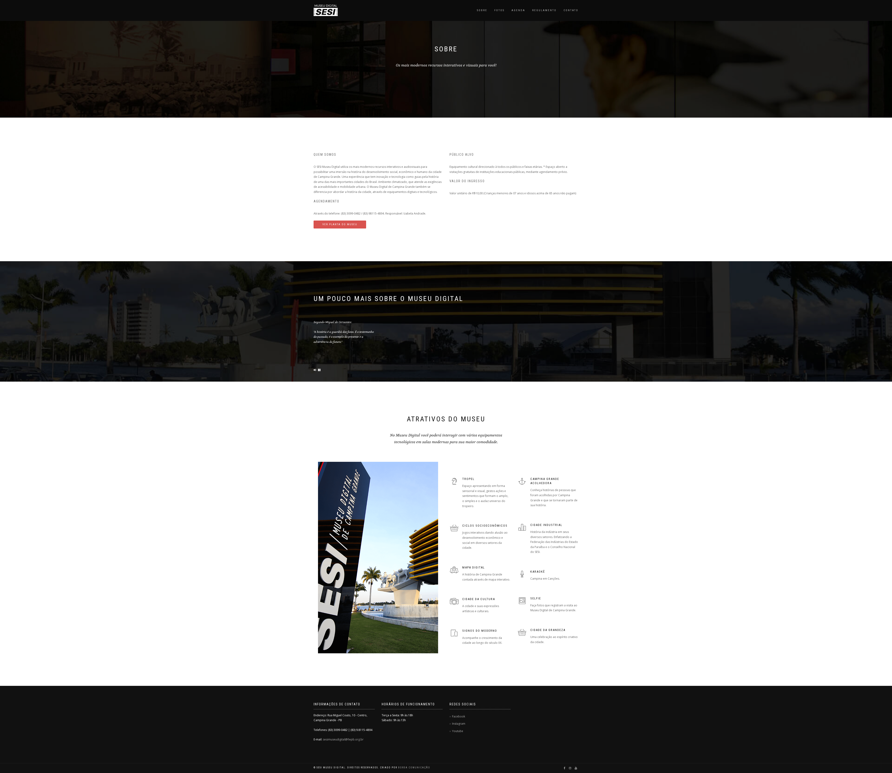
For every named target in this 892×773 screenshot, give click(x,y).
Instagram (458, 724)
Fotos (499, 10)
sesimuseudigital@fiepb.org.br (343, 739)
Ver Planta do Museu (339, 224)
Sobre (482, 10)
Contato (571, 10)
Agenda (518, 10)
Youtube (457, 731)
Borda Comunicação (414, 767)
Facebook (458, 716)
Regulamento (544, 10)
